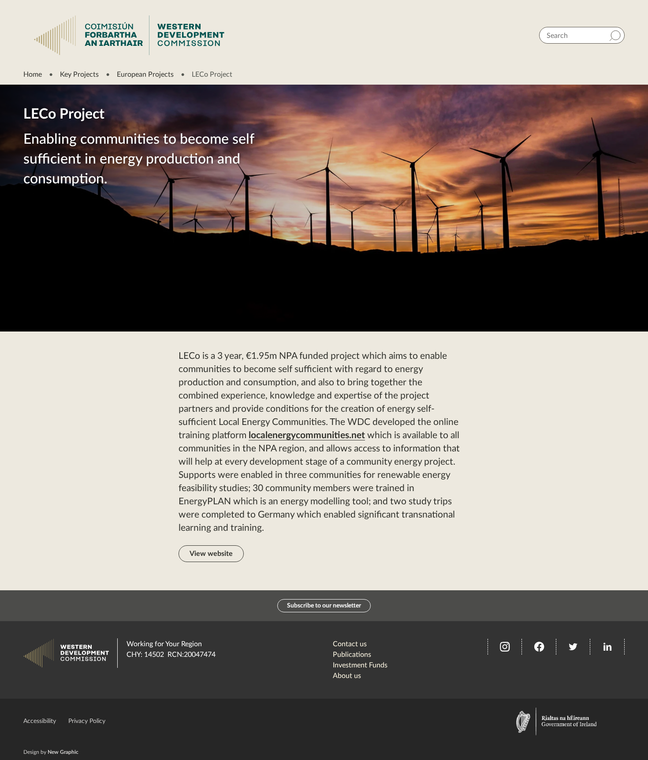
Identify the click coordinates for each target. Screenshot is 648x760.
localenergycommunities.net (307, 435)
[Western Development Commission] (129, 35)
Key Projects (79, 74)
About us (347, 675)
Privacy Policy (86, 721)
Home (32, 74)
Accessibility (39, 721)
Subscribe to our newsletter (324, 606)
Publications (352, 654)
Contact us (350, 644)
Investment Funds (360, 665)
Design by (50, 752)
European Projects (145, 74)
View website (211, 553)
